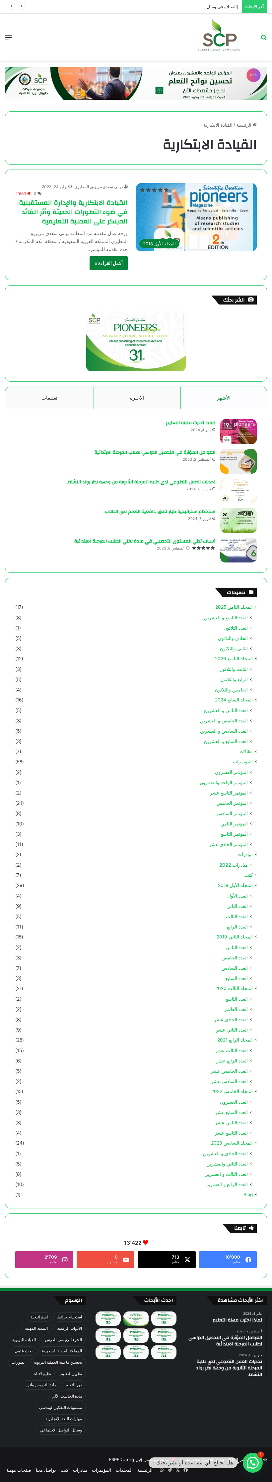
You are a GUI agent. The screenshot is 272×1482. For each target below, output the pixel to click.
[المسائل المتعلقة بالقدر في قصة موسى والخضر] (136, 1335)
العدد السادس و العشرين (224, 731)
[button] (253, 1463)
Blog (248, 1194)
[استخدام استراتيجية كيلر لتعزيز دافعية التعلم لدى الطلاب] (238, 520)
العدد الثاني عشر (232, 1030)
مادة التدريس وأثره (41, 1384)
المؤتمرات (243, 761)
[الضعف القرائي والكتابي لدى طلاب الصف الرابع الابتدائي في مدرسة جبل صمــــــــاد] (163, 1318)
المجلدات (124, 1470)
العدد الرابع (237, 926)
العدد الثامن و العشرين (226, 710)
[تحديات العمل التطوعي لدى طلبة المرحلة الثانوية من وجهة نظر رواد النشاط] (238, 490)
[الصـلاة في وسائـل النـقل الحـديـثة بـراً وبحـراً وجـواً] (190, 6)
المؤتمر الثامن (234, 823)
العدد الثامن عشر (231, 1122)
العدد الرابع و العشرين (226, 1184)
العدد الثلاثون (236, 628)
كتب (248, 875)
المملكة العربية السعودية (62, 1350)
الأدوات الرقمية (69, 1328)
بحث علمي (24, 1350)
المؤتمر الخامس (232, 803)
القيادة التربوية (24, 1339)
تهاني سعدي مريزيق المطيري (98, 186)
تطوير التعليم (71, 1373)
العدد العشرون (234, 1102)
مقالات (246, 751)
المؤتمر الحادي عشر (228, 844)
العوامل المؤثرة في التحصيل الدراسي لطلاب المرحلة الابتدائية (155, 452)
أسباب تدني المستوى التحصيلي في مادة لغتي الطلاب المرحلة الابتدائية (144, 541)
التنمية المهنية (36, 1328)
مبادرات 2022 (233, 865)
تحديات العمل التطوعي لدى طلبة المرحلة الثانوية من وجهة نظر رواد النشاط (141, 482)
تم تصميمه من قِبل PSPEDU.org (139, 1459)
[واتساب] (162, 1470)
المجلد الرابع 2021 (235, 1040)
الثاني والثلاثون (234, 648)
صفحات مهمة (19, 1470)
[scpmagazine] (218, 37)
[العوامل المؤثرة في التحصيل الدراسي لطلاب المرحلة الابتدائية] (238, 461)
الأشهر (224, 398)
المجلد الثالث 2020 (234, 988)
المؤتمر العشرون (231, 772)
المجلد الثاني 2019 (235, 936)
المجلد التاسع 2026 (234, 658)
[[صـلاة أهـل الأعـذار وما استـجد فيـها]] (108, 1318)
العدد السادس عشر (229, 1081)
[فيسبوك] (185, 1470)
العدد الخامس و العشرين (224, 720)
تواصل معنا (46, 1470)
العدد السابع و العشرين (226, 741)
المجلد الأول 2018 (235, 885)
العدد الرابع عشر (232, 1060)
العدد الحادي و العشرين (225, 1153)
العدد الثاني (237, 906)
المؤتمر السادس (232, 813)
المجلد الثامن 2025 (234, 607)
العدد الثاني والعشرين (227, 1164)
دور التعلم (74, 1384)
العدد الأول (238, 896)
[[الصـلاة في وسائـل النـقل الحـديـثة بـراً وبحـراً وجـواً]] (163, 1335)
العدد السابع (237, 978)
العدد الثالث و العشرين (226, 1174)
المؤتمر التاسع (234, 834)
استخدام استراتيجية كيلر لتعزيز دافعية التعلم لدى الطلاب (160, 511)
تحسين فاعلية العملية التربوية (58, 1362)
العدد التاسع (237, 999)
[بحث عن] (263, 39)
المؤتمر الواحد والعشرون (224, 782)
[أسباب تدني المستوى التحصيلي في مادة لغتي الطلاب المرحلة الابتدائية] (238, 550)
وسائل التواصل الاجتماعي (61, 1429)
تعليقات (49, 398)
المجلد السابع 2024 (234, 699)
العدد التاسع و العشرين (226, 617)
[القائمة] (8, 39)
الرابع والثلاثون (234, 679)
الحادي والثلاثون (233, 638)
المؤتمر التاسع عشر (229, 793)
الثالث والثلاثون (233, 669)
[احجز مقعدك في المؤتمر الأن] (136, 82)
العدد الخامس (235, 957)
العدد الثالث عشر (231, 1050)
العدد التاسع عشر (231, 1133)
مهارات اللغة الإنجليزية (63, 1418)
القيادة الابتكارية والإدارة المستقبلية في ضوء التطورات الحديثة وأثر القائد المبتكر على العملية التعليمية (73, 211)
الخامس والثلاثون (231, 689)
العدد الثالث (237, 916)
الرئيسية (244, 125)
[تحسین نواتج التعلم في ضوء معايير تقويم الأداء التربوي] (136, 1318)
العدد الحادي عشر (231, 1019)
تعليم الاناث (42, 1373)
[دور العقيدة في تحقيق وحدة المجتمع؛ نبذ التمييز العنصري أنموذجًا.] (108, 1352)
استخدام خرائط (69, 1316)
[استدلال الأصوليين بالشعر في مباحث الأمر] (136, 1352)
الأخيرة (137, 398)
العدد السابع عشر (231, 1112)
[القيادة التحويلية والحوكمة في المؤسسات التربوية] (108, 1335)
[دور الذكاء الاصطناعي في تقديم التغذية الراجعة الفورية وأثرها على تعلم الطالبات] (163, 1352)
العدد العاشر (236, 1009)
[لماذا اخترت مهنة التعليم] (238, 431)
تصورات (18, 1362)
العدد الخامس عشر (229, 1071)
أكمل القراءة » (109, 263)
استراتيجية (39, 1316)
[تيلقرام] (169, 1470)
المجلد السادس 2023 (232, 1143)
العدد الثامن (237, 947)
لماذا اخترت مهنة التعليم (190, 423)
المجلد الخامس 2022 (232, 1091)
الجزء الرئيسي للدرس (63, 1339)
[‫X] (177, 1470)
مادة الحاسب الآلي (66, 1396)
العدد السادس (235, 968)
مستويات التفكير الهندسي (60, 1407)
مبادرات (245, 854)
